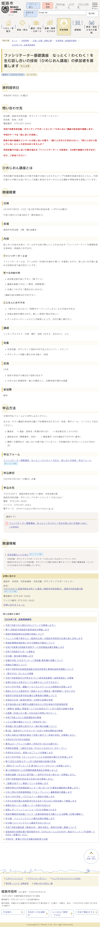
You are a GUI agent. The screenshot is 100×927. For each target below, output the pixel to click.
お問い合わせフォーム (14, 605)
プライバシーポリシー (37, 878)
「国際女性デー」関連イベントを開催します (26, 783)
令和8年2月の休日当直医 (17, 739)
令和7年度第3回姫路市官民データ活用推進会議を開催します (34, 647)
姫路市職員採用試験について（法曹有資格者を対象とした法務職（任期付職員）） (44, 814)
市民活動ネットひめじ (25, 555)
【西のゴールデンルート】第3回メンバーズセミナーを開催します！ (38, 766)
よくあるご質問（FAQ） (60, 913)
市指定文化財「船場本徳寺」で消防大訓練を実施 (29, 700)
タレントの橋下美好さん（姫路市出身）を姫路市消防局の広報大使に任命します (44, 638)
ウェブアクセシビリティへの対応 (66, 878)
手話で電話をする (86, 912)
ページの (91, 858)
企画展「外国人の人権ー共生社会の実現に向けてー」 (31, 713)
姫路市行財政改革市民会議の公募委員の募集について (31, 696)
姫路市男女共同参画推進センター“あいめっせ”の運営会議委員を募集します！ (42, 788)
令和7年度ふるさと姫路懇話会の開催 (23, 717)
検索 (93, 13)
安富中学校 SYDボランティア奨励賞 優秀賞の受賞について (34, 660)
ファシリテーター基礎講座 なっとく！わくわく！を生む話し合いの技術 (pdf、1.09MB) (48, 525)
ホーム (14, 40)
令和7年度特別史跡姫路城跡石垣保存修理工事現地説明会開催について (39, 669)
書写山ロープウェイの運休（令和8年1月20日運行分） (32, 744)
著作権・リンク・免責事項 (17, 883)
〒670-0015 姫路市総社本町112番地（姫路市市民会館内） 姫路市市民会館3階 (43, 590)
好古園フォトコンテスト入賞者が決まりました (28, 823)
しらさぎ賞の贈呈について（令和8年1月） (26, 722)
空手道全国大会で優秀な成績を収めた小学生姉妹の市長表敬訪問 (36, 704)
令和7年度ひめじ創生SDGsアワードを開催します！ (30, 625)
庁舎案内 (7, 912)
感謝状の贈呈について (16, 665)
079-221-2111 (18, 899)
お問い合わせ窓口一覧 (43, 883)
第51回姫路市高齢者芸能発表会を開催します (27, 630)
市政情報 (25, 40)
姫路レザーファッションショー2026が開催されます (31, 810)
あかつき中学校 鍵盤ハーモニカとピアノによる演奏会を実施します (38, 687)
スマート (33, 5)
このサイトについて (14, 878)
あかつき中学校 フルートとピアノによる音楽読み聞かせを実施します (39, 757)
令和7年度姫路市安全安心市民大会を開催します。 (29, 779)
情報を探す (29, 14)
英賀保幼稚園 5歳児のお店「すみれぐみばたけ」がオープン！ (36, 748)
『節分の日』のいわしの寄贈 (19, 674)
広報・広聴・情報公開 (42, 40)
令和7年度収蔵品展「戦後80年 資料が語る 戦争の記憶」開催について (41, 827)
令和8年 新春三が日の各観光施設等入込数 (26, 839)
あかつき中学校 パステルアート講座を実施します (30, 797)
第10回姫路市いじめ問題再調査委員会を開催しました (31, 770)
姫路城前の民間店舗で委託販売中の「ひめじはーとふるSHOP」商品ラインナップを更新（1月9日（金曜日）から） (50, 833)
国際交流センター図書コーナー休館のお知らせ (28, 805)
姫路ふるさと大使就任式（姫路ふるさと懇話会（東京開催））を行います (40, 691)
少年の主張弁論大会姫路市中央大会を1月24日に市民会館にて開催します (41, 801)
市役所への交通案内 (36, 913)
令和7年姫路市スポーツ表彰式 (20, 652)
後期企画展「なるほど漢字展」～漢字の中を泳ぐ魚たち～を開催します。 (40, 775)
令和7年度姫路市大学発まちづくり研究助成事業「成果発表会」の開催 (39, 678)
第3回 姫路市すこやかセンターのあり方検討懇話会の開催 (34, 731)
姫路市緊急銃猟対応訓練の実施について (24, 634)
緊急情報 (48, 5)
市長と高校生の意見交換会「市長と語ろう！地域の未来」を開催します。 (40, 735)
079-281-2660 (22, 596)
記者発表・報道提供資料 (66, 40)
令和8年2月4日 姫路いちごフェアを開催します (29, 753)
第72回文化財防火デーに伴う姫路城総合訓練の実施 (30, 761)
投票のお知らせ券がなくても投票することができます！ (32, 682)
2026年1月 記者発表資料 (23, 45)
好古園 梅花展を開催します (19, 656)
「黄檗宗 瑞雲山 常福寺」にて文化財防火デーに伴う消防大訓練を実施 (39, 709)
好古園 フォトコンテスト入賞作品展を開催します (30, 818)
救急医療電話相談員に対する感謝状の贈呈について (30, 643)
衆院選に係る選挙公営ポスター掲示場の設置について (31, 726)
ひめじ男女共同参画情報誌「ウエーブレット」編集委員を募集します (38, 792)
